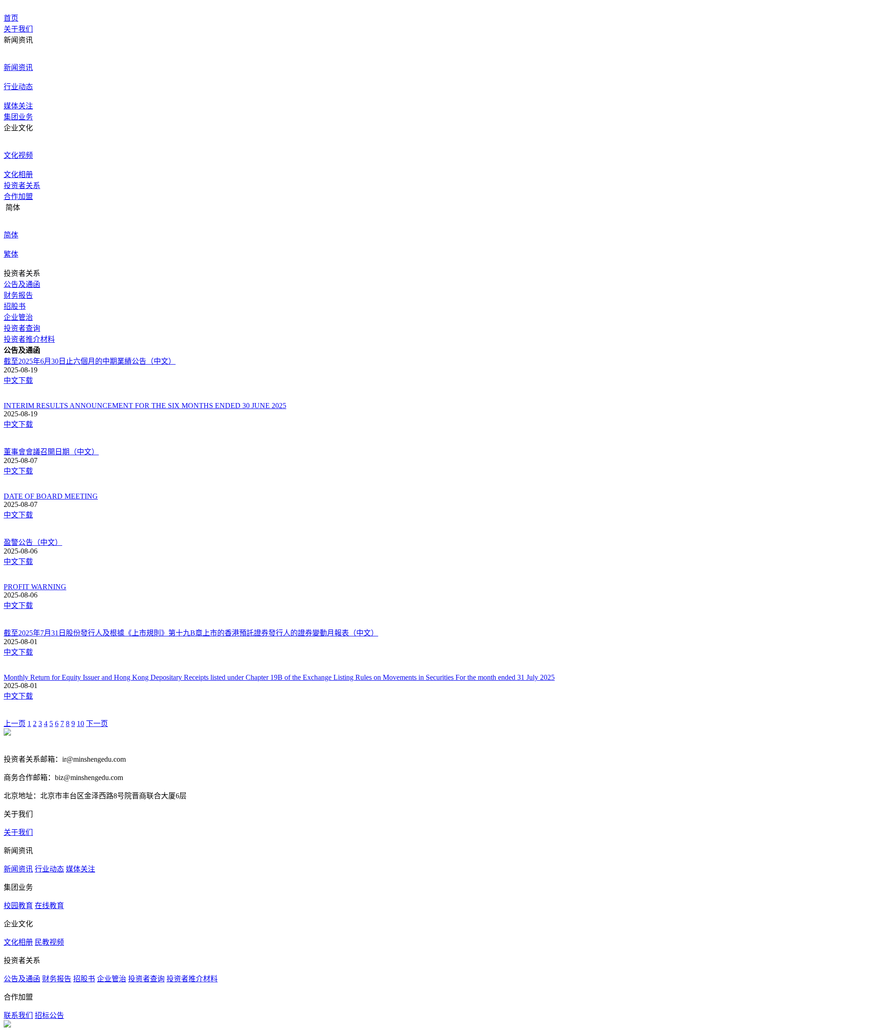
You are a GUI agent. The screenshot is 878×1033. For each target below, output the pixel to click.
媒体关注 (18, 106)
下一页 (97, 723)
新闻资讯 (18, 67)
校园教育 (18, 905)
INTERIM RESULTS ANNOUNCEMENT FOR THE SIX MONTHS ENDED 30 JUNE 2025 (145, 405)
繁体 (11, 254)
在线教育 (49, 905)
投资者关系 (22, 185)
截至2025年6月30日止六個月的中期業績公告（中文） (90, 361)
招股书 (15, 306)
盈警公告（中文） (33, 542)
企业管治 (18, 317)
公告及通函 (22, 284)
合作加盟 (18, 196)
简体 (11, 235)
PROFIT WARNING (35, 587)
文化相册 (18, 174)
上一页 (15, 723)
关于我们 (18, 29)
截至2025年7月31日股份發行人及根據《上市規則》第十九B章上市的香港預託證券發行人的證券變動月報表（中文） (191, 633)
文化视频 (18, 155)
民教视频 (49, 942)
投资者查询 (22, 328)
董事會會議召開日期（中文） (51, 452)
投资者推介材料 (29, 339)
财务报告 (18, 295)
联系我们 (18, 1015)
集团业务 (18, 117)
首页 (11, 18)
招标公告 (49, 1015)
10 (80, 723)
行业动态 (18, 87)
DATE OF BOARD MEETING (51, 496)
